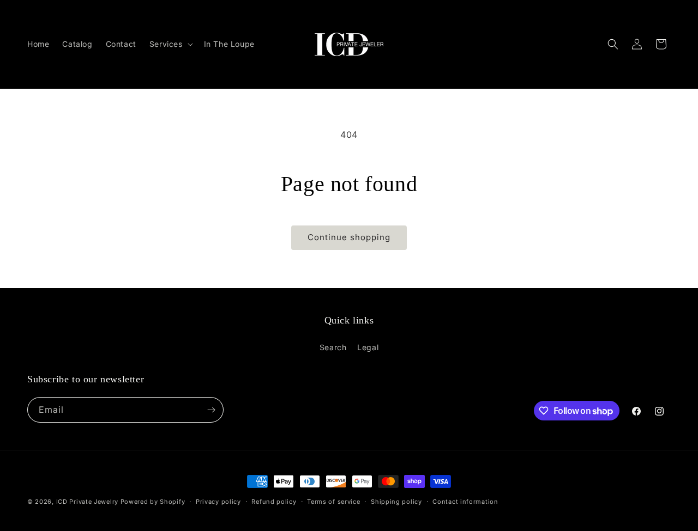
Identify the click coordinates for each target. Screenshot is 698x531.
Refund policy (273, 501)
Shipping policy (396, 501)
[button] (170, 44)
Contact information (465, 501)
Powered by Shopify (153, 501)
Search (333, 347)
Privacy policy (218, 501)
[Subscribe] (211, 410)
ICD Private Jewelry (87, 501)
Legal (367, 347)
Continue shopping (349, 237)
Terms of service (333, 501)
